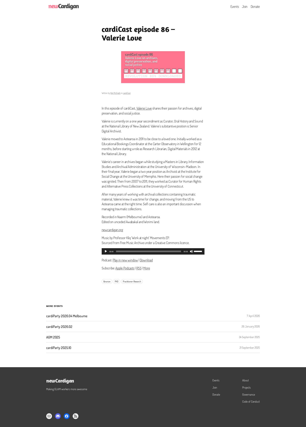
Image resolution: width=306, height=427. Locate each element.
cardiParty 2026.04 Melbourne (66, 316)
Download (146, 260)
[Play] (105, 251)
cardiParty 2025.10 (58, 348)
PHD (116, 281)
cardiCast (127, 93)
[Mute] (191, 251)
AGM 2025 (53, 337)
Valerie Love (144, 108)
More (146, 268)
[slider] (198, 251)
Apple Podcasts (124, 268)
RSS (139, 268)
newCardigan (60, 381)
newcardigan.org (112, 229)
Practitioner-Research (132, 281)
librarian (106, 281)
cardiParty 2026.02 (59, 327)
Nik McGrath (115, 93)
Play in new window (125, 260)
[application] (153, 251)
